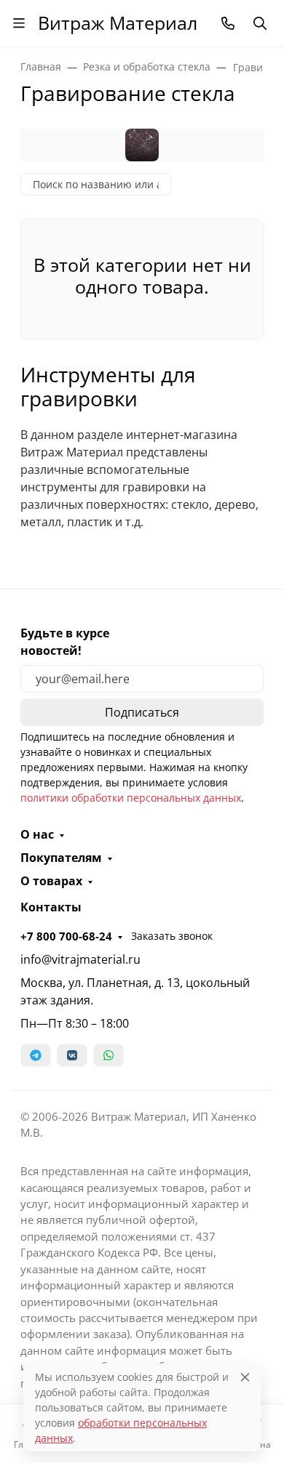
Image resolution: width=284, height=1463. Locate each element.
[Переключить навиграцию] (19, 23)
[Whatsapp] (108, 1055)
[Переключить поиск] (260, 23)
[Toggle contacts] (228, 23)
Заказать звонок (172, 936)
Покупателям (61, 857)
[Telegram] (35, 1055)
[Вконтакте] (72, 1055)
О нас (37, 834)
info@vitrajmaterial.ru (80, 959)
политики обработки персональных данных (130, 798)
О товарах (51, 881)
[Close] (245, 1377)
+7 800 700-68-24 (66, 936)
